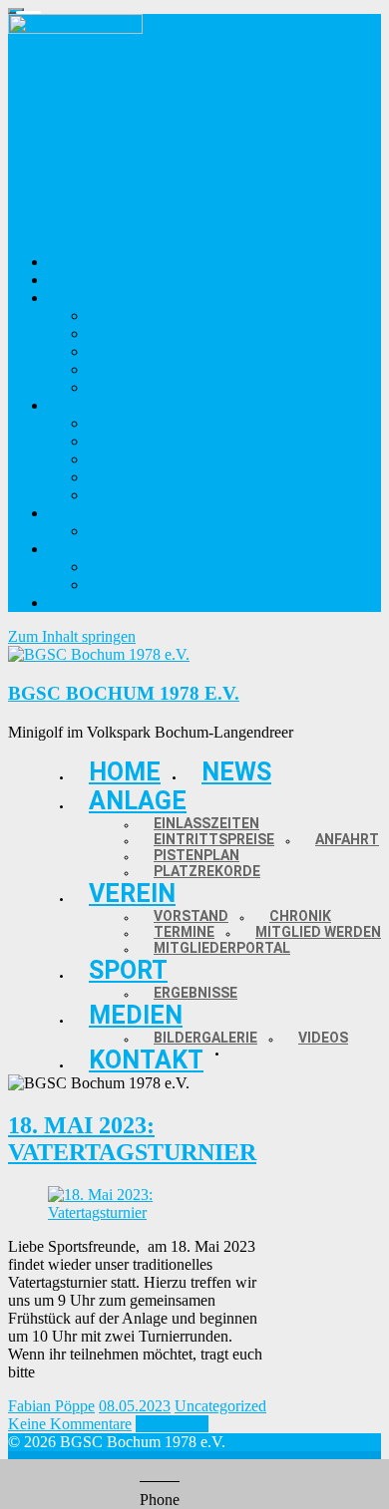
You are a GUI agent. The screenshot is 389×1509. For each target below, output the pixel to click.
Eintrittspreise (214, 839)
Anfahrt (347, 839)
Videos (323, 1038)
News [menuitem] (66, 279)
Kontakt (146, 1060)
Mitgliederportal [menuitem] (143, 494)
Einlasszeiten (206, 823)
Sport (128, 970)
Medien (136, 1015)
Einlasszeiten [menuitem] (131, 315)
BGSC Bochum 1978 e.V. (123, 693)
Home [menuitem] (68, 261)
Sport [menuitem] (67, 512)
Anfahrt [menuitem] (115, 351)
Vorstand (191, 916)
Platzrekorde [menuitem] (132, 387)
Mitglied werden (318, 932)
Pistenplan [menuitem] (123, 369)
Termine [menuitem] (116, 459)
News (236, 771)
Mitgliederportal (222, 948)
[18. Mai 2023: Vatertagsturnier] (138, 1212)
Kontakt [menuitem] (76, 602)
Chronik (300, 916)
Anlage (138, 800)
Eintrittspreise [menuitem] (136, 333)
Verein (132, 893)
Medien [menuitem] (73, 548)
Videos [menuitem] (110, 584)
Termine (184, 932)
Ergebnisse (195, 993)
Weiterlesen (172, 1423)
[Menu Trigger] (16, 11)
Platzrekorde (207, 871)
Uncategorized (220, 1405)
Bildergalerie (205, 1038)
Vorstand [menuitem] (119, 423)
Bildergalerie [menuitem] (131, 566)
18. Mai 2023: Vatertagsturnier (132, 1138)
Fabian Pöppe (51, 1405)
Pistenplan (196, 855)
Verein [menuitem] (70, 405)
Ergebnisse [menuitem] (125, 530)
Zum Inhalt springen (72, 636)
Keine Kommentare (70, 1423)
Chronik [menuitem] (117, 441)
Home (125, 771)
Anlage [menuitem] (72, 297)
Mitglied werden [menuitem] (143, 476)
